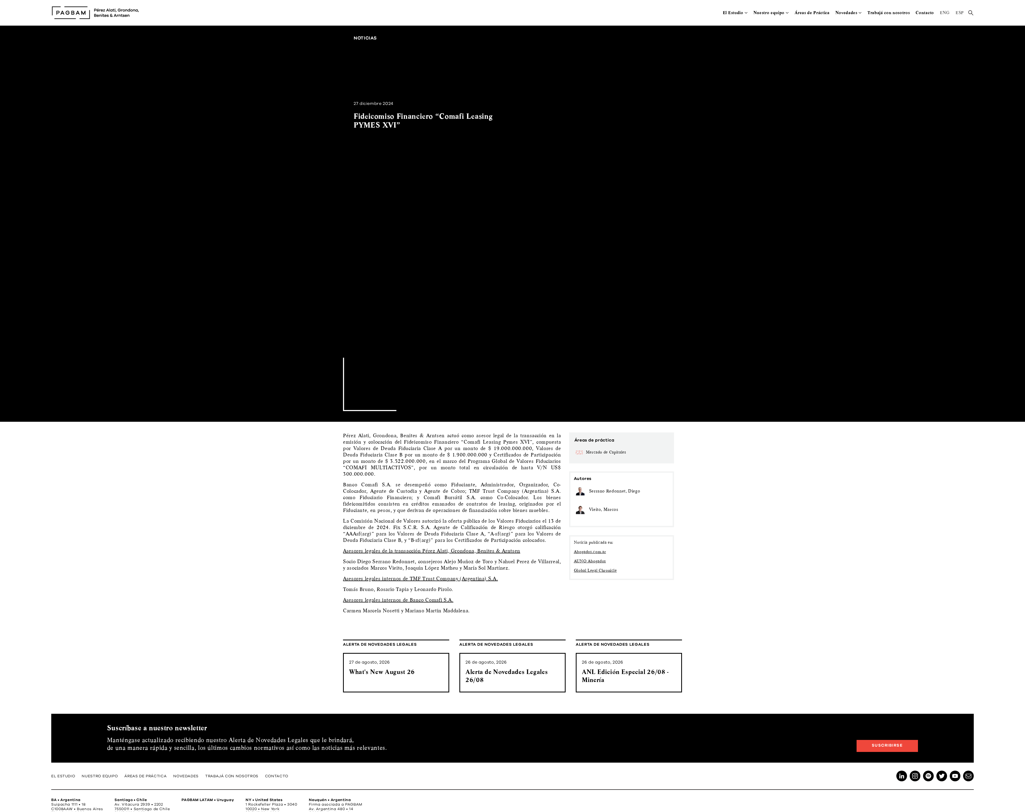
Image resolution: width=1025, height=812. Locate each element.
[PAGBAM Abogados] (95, 12)
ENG (945, 12)
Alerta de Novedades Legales (380, 644)
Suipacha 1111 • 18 (68, 804)
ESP (960, 12)
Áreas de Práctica (812, 12)
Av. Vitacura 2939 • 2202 (139, 804)
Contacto (925, 12)
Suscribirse (887, 745)
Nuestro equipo (769, 12)
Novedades (846, 12)
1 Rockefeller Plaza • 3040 (271, 804)
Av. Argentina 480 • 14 (331, 809)
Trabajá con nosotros (889, 12)
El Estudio (733, 12)
